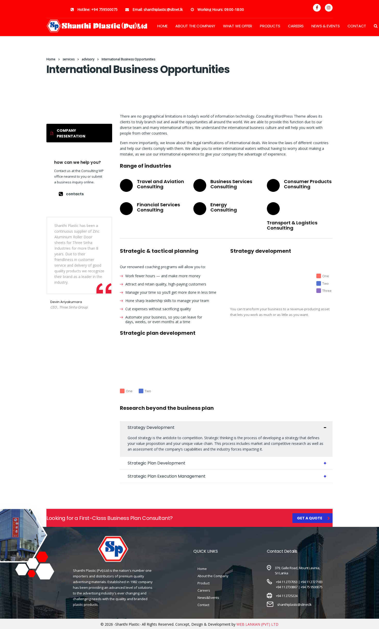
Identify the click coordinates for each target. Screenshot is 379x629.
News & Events (325, 26)
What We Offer (237, 26)
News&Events (208, 597)
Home (50, 59)
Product (203, 583)
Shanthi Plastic (127, 624)
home (162, 26)
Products (270, 26)
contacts (75, 194)
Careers (296, 26)
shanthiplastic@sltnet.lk (294, 604)
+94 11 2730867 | (288, 587)
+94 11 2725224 (287, 595)
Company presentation (71, 133)
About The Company (195, 26)
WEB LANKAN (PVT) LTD (257, 624)
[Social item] (317, 8)
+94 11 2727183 (311, 581)
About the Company (212, 576)
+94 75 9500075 (311, 587)
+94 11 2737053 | (288, 581)
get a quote (309, 518)
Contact (357, 26)
